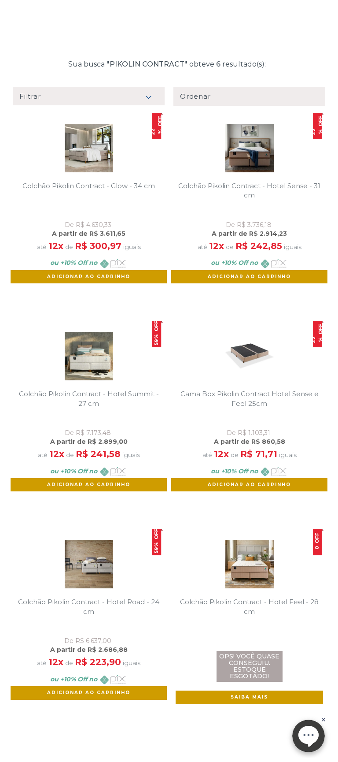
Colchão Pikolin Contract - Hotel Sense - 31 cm (249, 190)
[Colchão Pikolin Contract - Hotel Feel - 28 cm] (249, 564)
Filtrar (29, 96)
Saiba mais (249, 697)
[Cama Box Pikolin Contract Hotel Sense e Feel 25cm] (249, 356)
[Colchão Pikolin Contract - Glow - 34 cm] (89, 148)
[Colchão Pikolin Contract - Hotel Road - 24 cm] (89, 564)
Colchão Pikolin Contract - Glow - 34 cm (88, 186)
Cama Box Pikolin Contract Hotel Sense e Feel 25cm (249, 398)
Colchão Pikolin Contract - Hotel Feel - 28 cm (249, 606)
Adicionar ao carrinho (88, 276)
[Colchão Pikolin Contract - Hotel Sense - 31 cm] (249, 148)
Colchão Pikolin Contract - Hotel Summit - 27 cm (89, 398)
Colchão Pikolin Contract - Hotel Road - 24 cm (88, 606)
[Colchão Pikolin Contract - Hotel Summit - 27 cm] (89, 356)
